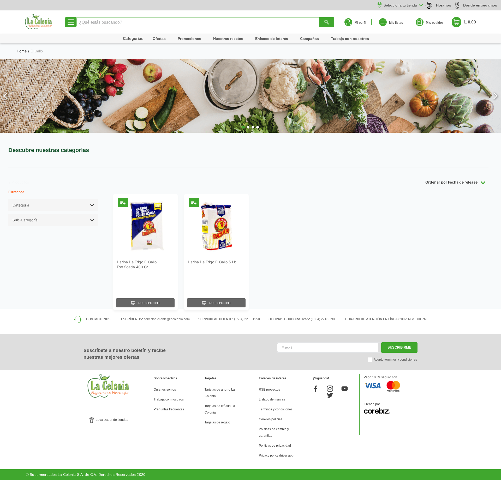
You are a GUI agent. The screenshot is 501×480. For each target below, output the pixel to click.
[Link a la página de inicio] (22, 51)
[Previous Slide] (6, 95)
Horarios (443, 5)
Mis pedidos (435, 23)
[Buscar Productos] (326, 22)
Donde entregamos (480, 5)
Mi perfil (360, 23)
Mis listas (396, 23)
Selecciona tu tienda (400, 5)
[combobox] (204, 22)
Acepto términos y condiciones (395, 359)
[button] (243, 127)
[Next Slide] (495, 95)
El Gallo (37, 51)
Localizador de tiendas (112, 420)
